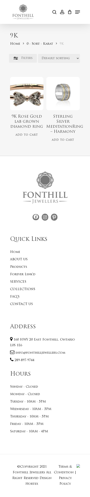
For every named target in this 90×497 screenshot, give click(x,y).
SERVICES (18, 282)
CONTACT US (21, 304)
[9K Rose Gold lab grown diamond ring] (26, 93)
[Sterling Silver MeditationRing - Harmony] (63, 93)
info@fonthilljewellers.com (39, 353)
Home (15, 44)
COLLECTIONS (22, 289)
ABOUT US (19, 259)
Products (18, 267)
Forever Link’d (22, 274)
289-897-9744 (24, 360)
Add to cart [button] (27, 135)
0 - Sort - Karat (40, 44)
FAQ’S (14, 296)
